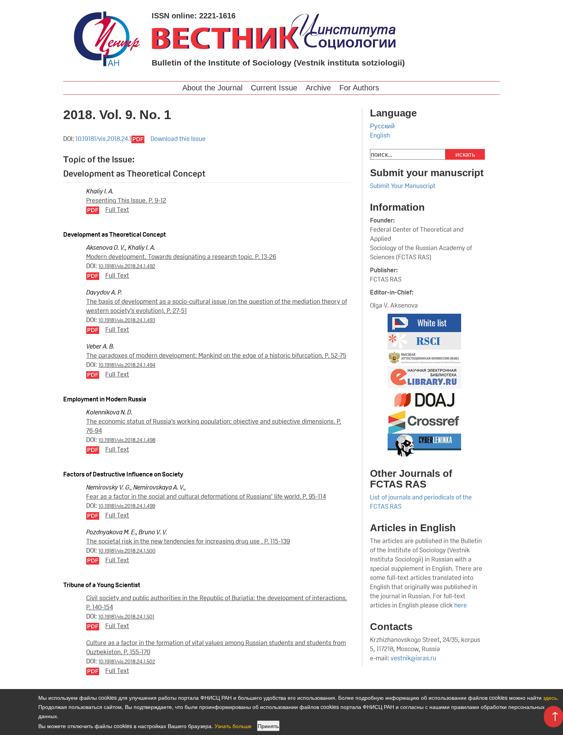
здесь (550, 697)
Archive (318, 87)
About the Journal (212, 87)
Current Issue (274, 87)
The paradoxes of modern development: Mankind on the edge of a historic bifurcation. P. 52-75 (216, 355)
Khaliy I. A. (100, 191)
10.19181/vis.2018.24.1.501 (126, 616)
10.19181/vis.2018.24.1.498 (126, 440)
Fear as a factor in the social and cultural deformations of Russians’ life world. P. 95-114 (206, 496)
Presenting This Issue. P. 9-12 (126, 200)
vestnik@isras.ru (413, 658)
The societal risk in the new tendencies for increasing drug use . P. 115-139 (188, 541)
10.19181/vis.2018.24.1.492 (126, 266)
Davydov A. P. (104, 292)
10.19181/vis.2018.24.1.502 (126, 661)
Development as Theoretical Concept (114, 234)
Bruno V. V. (153, 532)
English (380, 135)
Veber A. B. (100, 346)
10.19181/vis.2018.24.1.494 (126, 365)
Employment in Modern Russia (104, 399)
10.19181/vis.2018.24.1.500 (126, 550)
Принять (268, 726)
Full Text (117, 209)
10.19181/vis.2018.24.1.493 (126, 320)
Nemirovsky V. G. (108, 487)
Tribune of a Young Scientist (101, 585)
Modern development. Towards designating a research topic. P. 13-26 (181, 256)
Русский (382, 126)
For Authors (359, 87)
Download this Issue (178, 138)
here (461, 605)
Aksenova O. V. (105, 247)
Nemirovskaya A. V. (159, 487)
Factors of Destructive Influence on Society (123, 474)
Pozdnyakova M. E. (111, 532)
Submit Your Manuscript (402, 186)
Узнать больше (233, 726)
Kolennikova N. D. (109, 412)
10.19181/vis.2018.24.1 (103, 138)
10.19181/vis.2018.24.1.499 (126, 506)
